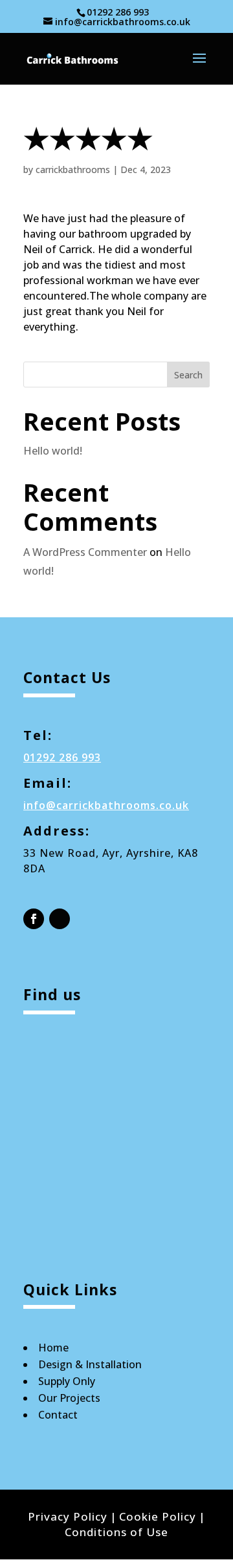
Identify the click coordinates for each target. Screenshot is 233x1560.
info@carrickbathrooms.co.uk (106, 805)
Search (188, 375)
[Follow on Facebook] (33, 918)
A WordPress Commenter (85, 552)
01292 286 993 (118, 12)
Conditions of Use (116, 1531)
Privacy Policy (67, 1516)
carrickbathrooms (73, 169)
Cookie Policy (157, 1516)
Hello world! (52, 451)
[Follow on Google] (59, 918)
